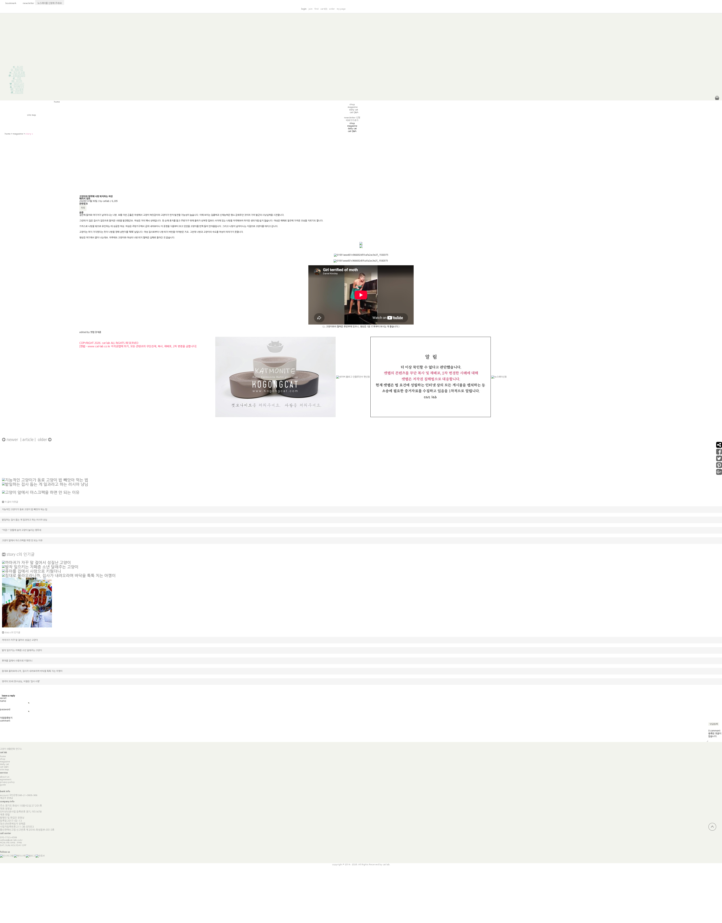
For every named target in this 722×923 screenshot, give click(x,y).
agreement (5, 779)
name (3, 701)
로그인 (20, 67)
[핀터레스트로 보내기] (719, 467)
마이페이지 (19, 87)
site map (4, 769)
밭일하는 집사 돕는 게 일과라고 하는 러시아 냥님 (24, 520)
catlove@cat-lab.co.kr (11, 840)
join (310, 9)
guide (3, 784)
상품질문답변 (19, 75)
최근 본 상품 (19, 72)
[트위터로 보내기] (719, 460)
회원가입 (19, 70)
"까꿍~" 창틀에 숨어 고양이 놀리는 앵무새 (21, 530)
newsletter (26, 3)
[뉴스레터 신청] (499, 379)
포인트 (19, 81)
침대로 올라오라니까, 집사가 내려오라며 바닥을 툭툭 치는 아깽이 (32, 671)
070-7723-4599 (8, 837)
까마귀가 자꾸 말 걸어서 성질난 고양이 (20, 640)
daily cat (4, 764)
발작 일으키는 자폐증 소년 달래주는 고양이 (22, 650)
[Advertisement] (361, 39)
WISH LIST (19, 84)
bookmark (9, 3)
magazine (18, 133)
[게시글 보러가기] (45, 480)
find (316, 9)
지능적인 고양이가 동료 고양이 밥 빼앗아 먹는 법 (24, 509)
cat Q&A (4, 767)
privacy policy (7, 782)
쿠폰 (19, 78)
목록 (83, 208)
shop (2, 759)
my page (341, 9)
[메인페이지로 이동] (549, 9)
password (5, 709)
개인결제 (19, 89)
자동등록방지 (6, 718)
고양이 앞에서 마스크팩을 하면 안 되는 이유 (22, 540)
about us (4, 777)
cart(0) (323, 9)
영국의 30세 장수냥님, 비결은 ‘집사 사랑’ (21, 681)
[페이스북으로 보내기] (719, 453)
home (8, 133)
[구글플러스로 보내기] (719, 473)
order (332, 9)
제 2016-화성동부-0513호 (40, 829)
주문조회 (19, 92)
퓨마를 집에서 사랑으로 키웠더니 (17, 661)
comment (5, 721)
